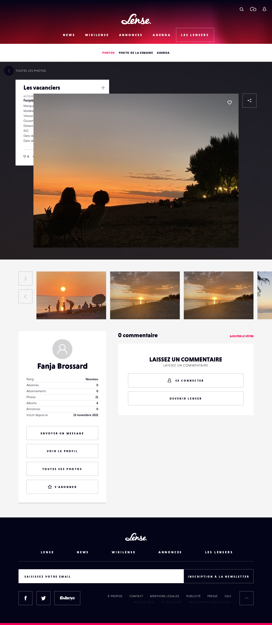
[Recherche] (241, 9)
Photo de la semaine (136, 52)
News (69, 35)
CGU (228, 596)
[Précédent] (25, 296)
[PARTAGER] (249, 101)
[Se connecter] (264, 9)
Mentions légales (164, 596)
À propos (115, 596)
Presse (212, 596)
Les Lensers (195, 35)
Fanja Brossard (62, 365)
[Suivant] (25, 278)
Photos (108, 52)
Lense (47, 552)
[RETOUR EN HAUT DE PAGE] (246, 598)
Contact (136, 596)
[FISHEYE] (67, 598)
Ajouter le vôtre (241, 336)
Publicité (193, 596)
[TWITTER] (43, 598)
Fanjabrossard (50, 311)
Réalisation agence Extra (210, 602)
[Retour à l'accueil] (136, 19)
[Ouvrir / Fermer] (103, 88)
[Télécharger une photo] (253, 9)
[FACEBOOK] (25, 598)
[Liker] (230, 103)
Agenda (162, 35)
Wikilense (97, 35)
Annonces (131, 35)
